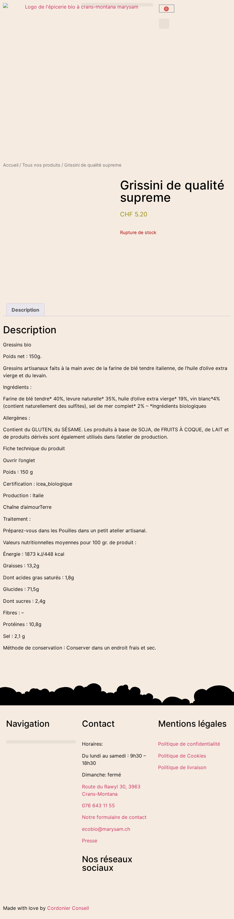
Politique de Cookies (182, 756)
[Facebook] (89, 891)
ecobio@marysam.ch (106, 829)
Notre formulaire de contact (114, 817)
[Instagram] (106, 891)
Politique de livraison (182, 767)
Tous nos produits (41, 165)
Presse (89, 841)
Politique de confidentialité (189, 744)
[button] (117, 4)
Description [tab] (25, 310)
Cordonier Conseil (68, 908)
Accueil (10, 165)
